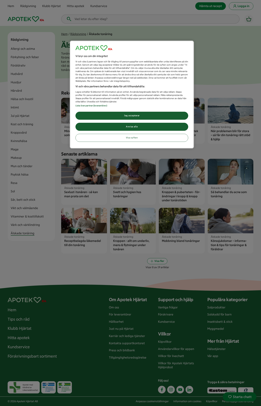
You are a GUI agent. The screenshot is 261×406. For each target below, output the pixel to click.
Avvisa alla (132, 126)
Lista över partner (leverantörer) (91, 105)
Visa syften (132, 137)
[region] (132, 94)
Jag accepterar (132, 115)
